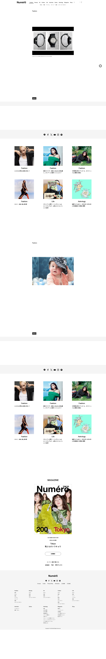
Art (39, 2)
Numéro (21, 2)
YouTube (55, 139)
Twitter (51, 139)
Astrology (61, 2)
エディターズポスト (62, 4)
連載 (56, 4)
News (41, 4)
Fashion (31, 2)
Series (56, 2)
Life (47, 2)
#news (34, 98)
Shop (71, 2)
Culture (43, 2)
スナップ (52, 4)
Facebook (47, 139)
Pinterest (62, 139)
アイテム (48, 4)
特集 (44, 4)
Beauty (36, 2)
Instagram (58, 139)
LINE (44, 139)
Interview (51, 2)
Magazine (66, 2)
